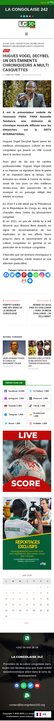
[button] (26, 34)
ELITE (12, 43)
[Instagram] (42, 275)
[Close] (52, 2)
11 (13, 599)
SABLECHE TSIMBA (13, 75)
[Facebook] (21, 16)
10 (6, 599)
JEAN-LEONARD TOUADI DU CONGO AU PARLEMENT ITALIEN (13, 360)
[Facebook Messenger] (30, 281)
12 (20, 599)
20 (27, 604)
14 (34, 599)
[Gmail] (24, 281)
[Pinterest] (24, 275)
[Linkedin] (18, 275)
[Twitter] (27, 16)
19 (20, 604)
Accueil (6, 43)
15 (41, 599)
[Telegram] (48, 275)
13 (27, 599)
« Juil (26, 623)
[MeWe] (30, 275)
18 (13, 604)
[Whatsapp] (24, 16)
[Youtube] (30, 16)
